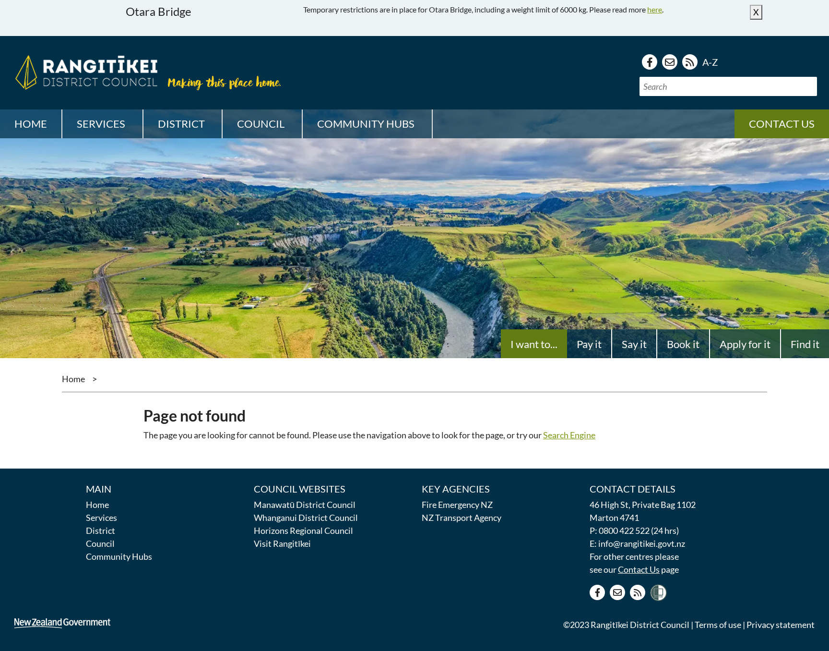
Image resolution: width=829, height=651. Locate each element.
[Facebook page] (649, 62)
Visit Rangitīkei (282, 543)
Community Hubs (119, 556)
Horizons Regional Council (303, 530)
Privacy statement (780, 624)
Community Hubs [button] (365, 123)
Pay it (589, 344)
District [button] (181, 123)
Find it (805, 344)
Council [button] (260, 123)
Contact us (782, 123)
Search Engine (569, 435)
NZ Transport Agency (461, 517)
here (654, 9)
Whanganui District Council (306, 517)
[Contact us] (669, 62)
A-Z (710, 62)
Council (100, 543)
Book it (683, 344)
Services (101, 517)
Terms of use (718, 624)
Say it (634, 344)
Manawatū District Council (304, 504)
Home (30, 123)
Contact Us (639, 569)
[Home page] (84, 71)
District (100, 530)
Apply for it (745, 344)
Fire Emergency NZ (457, 504)
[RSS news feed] (690, 62)
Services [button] (101, 123)
